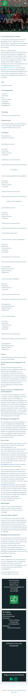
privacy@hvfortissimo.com (8, 67)
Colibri (15, 692)
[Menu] (25, 3)
